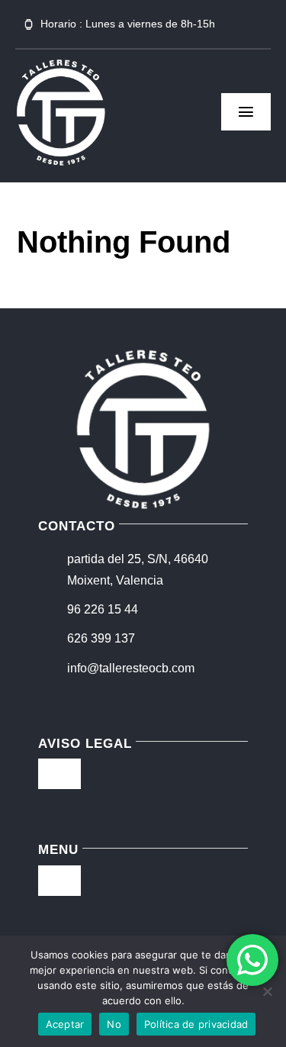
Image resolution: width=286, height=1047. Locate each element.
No (114, 1024)
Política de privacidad (196, 1024)
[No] (267, 991)
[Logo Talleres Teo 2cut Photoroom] (61, 63)
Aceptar (65, 1024)
